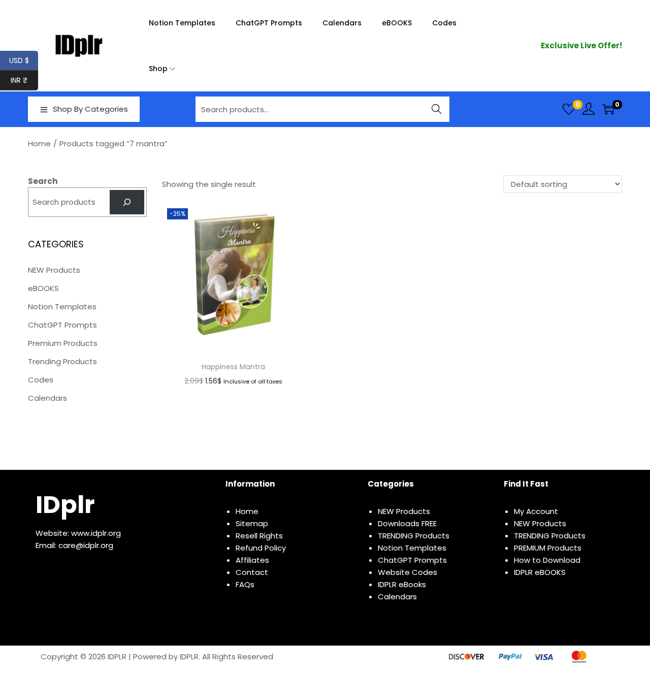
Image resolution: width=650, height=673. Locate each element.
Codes (40, 379)
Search (437, 109)
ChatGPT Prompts (62, 324)
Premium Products (63, 343)
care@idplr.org (85, 545)
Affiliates (252, 560)
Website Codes (407, 572)
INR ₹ (24, 80)
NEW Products (54, 270)
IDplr (65, 505)
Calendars (47, 398)
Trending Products (62, 361)
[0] (569, 109)
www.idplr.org (96, 533)
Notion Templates (62, 306)
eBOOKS (43, 288)
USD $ (23, 60)
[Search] (127, 202)
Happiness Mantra (233, 367)
